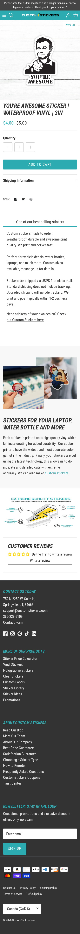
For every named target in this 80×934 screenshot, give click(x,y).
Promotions (11, 700)
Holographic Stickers (18, 670)
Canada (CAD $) (18, 909)
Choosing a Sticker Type (20, 760)
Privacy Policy (28, 888)
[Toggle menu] (4, 15)
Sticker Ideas (12, 694)
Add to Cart (40, 164)
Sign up (14, 849)
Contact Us (9, 888)
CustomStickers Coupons (21, 777)
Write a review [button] (40, 560)
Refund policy (34, 894)
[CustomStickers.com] (40, 15)
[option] (40, 60)
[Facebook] (5, 633)
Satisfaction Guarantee (20, 754)
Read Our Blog (13, 730)
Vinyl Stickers (13, 664)
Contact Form (13, 622)
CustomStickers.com (24, 920)
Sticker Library (13, 688)
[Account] (67, 15)
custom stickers (57, 473)
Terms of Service (12, 894)
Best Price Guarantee (18, 748)
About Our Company (17, 742)
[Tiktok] (27, 633)
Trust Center (12, 783)
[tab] (40, 222)
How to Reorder (14, 765)
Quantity (9, 138)
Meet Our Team (14, 736)
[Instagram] (12, 633)
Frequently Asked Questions (23, 771)
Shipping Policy (48, 888)
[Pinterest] (19, 633)
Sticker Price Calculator (20, 658)
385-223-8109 (13, 616)
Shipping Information (18, 180)
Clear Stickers (13, 676)
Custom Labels (14, 682)
